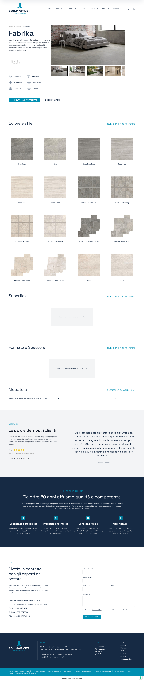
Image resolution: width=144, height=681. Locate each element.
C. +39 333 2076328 (64, 654)
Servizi (83, 9)
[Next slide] (121, 71)
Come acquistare (125, 659)
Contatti (105, 9)
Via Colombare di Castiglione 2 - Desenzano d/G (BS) (60, 649)
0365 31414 (22, 608)
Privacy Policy (97, 610)
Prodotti (19, 26)
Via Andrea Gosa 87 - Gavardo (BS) (53, 647)
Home (50, 9)
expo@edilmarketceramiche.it (27, 600)
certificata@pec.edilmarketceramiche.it (30, 604)
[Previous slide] (100, 463)
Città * (112, 586)
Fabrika (27, 26)
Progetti (94, 9)
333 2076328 (22, 612)
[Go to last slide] (54, 71)
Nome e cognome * (89, 569)
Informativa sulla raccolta (72, 679)
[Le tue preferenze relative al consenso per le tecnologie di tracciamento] (140, 677)
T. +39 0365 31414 (47, 654)
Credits (33, 673)
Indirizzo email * (88, 577)
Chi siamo (73, 9)
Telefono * (86, 586)
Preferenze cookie (22, 673)
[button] (59, 71)
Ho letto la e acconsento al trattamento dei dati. (106, 610)
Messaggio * (87, 594)
